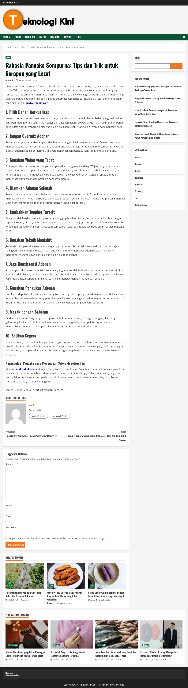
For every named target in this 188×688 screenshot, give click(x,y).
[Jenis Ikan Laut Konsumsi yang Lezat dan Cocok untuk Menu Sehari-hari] (116, 634)
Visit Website (38, 416)
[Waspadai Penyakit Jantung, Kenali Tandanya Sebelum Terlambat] (72, 634)
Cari (137, 58)
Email (9, 516)
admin (11, 80)
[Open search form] (184, 37)
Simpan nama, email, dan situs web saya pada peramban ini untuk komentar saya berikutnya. (56, 538)
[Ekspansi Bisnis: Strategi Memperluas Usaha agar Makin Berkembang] (161, 634)
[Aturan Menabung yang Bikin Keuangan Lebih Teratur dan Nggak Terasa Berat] (27, 634)
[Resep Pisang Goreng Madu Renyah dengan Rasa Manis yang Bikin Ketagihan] (66, 576)
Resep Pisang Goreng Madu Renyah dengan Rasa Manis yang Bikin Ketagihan (64, 596)
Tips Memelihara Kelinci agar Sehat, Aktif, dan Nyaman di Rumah (23, 594)
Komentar (12, 464)
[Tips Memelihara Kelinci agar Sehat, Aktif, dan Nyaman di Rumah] (25, 576)
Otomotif (68, 37)
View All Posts (60, 416)
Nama (9, 505)
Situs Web (11, 527)
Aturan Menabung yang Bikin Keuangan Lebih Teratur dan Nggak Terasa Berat (25, 653)
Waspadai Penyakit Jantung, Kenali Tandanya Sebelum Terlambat (68, 653)
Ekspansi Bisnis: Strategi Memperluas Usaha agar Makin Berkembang (159, 653)
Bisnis (18, 37)
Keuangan (54, 37)
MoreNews (104, 684)
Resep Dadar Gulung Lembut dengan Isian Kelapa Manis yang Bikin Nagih (106, 594)
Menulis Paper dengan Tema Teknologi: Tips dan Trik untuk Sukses (96, 436)
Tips (79, 37)
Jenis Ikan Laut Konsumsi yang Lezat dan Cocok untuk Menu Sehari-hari (115, 653)
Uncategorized (141, 204)
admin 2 (11, 600)
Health (42, 37)
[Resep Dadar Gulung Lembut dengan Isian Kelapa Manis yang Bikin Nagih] (107, 576)
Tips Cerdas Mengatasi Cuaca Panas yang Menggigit (31, 434)
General (7, 37)
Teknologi (30, 37)
